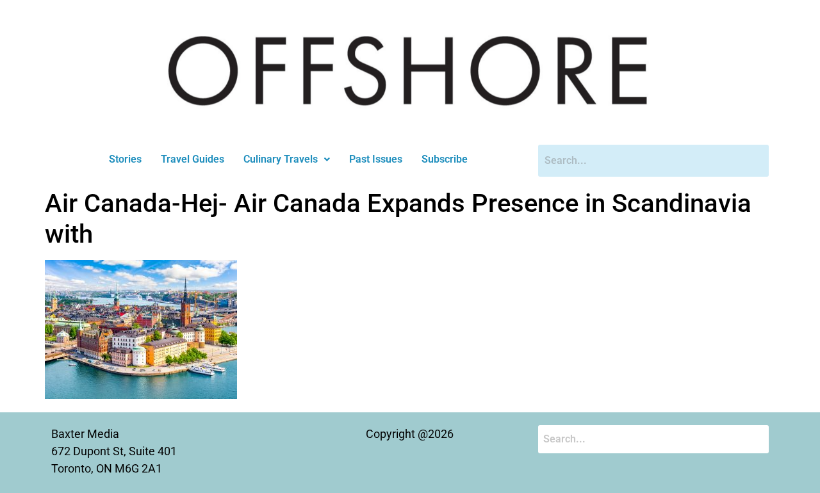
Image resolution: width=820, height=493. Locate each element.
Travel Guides (192, 159)
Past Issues (375, 159)
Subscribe (445, 159)
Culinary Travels (280, 159)
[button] (287, 159)
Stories (125, 159)
